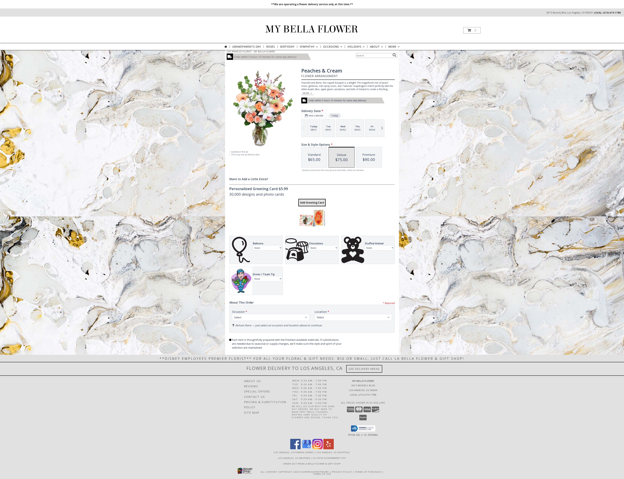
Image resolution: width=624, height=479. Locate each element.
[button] (472, 30)
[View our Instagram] (317, 448)
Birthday (287, 46)
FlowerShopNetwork (314, 471)
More (392, 46)
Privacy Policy (342, 471)
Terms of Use (322, 473)
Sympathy (307, 46)
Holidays (354, 46)
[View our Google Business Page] (306, 448)
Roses (270, 46)
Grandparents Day (246, 46)
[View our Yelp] (328, 448)
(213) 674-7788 (612, 12)
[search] (394, 55)
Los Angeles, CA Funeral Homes (294, 452)
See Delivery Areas (364, 369)
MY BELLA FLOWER (311, 29)
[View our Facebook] (295, 448)
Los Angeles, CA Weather (294, 458)
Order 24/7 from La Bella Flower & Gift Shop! (312, 463)
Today (334, 115)
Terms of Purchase (368, 471)
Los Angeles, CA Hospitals (333, 452)
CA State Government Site (329, 458)
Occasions (331, 46)
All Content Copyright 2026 (280, 471)
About (375, 46)
